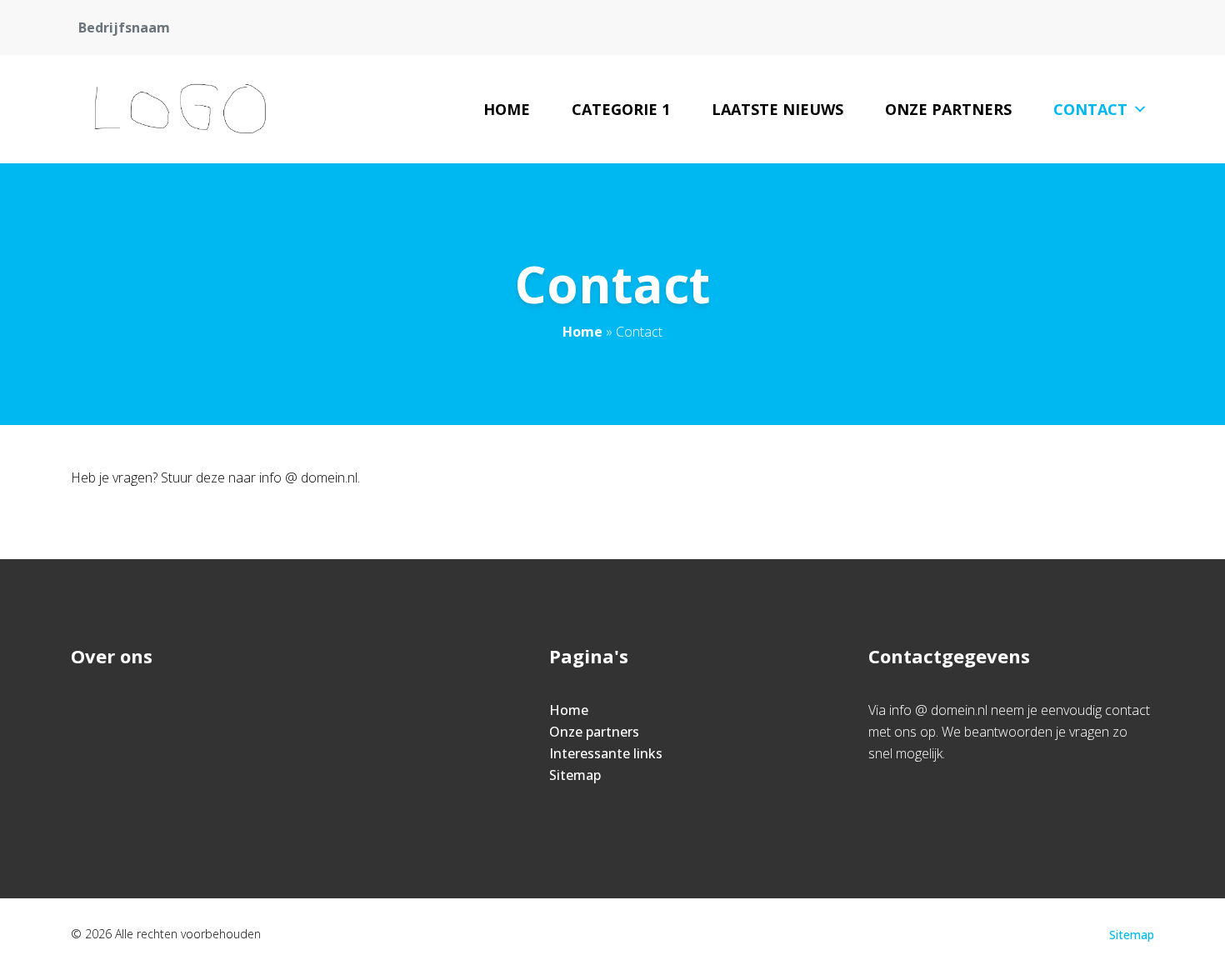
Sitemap (575, 775)
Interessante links (605, 753)
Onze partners (948, 109)
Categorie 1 (621, 109)
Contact (1090, 109)
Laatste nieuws (777, 109)
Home (506, 109)
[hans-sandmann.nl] (183, 109)
